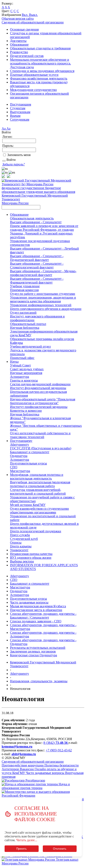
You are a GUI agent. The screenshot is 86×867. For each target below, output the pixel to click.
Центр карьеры (21, 546)
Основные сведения (24, 29)
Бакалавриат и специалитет (29, 452)
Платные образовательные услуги (34, 74)
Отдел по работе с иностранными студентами (42, 293)
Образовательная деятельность (32, 218)
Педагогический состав (27, 56)
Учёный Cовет (20, 365)
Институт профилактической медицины (38, 407)
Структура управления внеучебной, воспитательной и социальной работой (38, 491)
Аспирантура (19, 376)
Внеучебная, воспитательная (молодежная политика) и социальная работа (40, 484)
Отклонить (59, 848)
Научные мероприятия (26, 373)
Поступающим (20, 104)
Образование (19, 44)
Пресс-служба (20, 535)
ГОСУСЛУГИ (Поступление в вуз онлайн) (40, 448)
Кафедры (16, 342)
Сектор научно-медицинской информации (40, 384)
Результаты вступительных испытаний (37, 647)
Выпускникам (20, 112)
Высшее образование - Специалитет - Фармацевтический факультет (36, 280)
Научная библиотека (24, 327)
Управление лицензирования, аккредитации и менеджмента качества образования (43, 299)
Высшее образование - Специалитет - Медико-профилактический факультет (43, 273)
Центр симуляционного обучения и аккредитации (45, 309)
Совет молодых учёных (27, 369)
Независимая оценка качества (31, 554)
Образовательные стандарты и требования (40, 48)
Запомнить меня (18, 155)
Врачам (15, 115)
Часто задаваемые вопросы (29, 602)
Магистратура (20, 471)
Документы (18, 41)
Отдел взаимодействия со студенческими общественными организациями (39, 510)
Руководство (19, 52)
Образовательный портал (28, 324)
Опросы (16, 542)
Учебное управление (25, 286)
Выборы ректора (22, 561)
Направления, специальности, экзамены (38, 681)
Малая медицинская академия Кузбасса (38, 606)
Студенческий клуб (24, 539)
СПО (13, 467)
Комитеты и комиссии (26, 410)
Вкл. (25, 15)
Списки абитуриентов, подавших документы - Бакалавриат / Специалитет (43, 615)
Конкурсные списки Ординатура (33, 655)
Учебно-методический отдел (30, 346)
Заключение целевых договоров (33, 651)
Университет (19, 550)
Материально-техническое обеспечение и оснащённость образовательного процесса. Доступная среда (40, 63)
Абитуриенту (19, 444)
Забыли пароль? (13, 164)
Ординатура (18, 456)
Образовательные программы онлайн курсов (42, 339)
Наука (14, 361)
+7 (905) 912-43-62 (59, 750)
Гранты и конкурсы (24, 380)
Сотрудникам (19, 119)
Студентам (17, 108)
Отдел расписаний (23, 312)
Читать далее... (26, 840)
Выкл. (33, 15)
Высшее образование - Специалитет (36, 222)
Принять (21, 848)
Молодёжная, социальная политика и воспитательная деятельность (36, 476)
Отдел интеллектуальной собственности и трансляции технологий (40, 435)
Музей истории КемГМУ (28, 505)
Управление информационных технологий (40, 305)
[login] (4, 160)
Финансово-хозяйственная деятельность (38, 78)
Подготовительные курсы (28, 463)
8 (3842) (55, 742)
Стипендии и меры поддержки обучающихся (42, 71)
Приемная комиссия (24, 290)
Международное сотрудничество (33, 90)
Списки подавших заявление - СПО (35, 621)
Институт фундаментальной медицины (38, 388)
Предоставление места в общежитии (36, 610)
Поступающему (21, 441)
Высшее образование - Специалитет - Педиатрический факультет (36, 258)
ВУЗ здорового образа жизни (30, 557)
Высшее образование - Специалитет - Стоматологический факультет (36, 265)
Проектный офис (22, 358)
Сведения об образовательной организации (33, 22)
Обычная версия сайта (18, 18)
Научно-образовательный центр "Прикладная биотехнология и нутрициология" (42, 401)
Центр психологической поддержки (35, 531)
